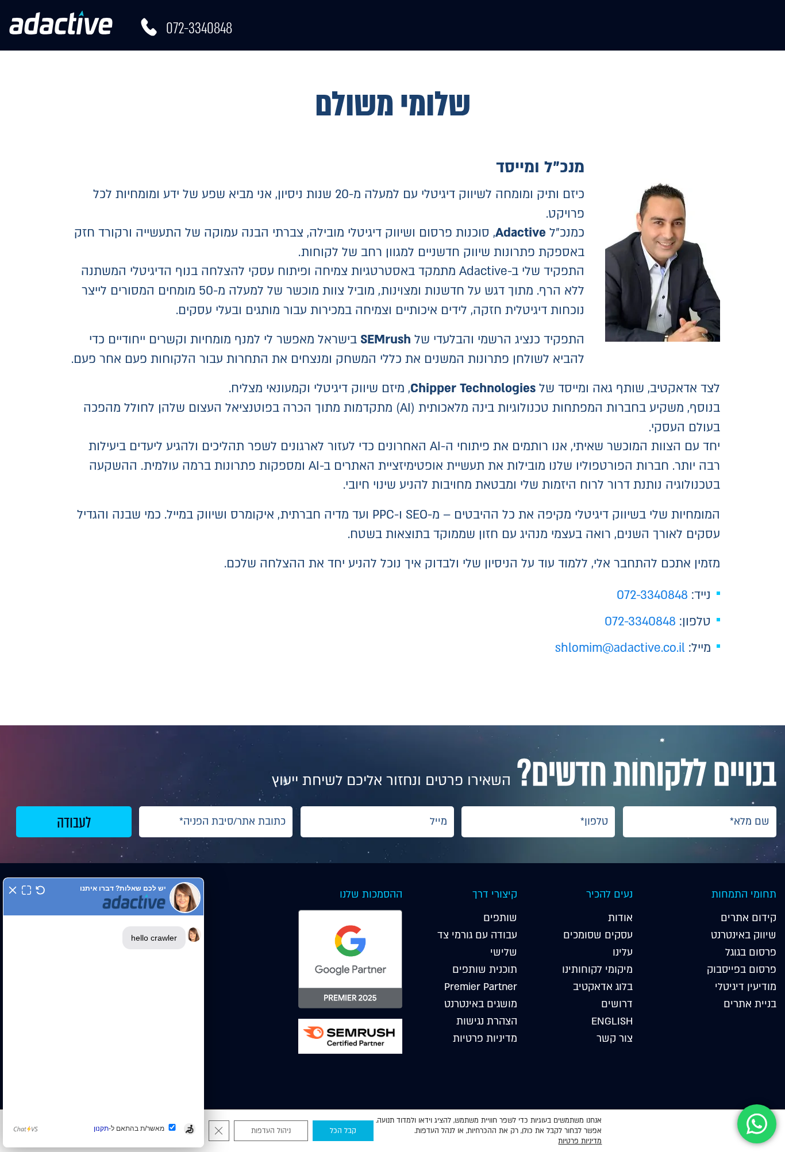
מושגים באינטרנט (480, 1004)
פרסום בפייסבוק (741, 969)
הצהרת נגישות (486, 1021)
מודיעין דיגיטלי (470, 65)
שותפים (500, 918)
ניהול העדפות (271, 1130)
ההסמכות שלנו (371, 894)
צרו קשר (255, 65)
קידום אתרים (701, 65)
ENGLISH (612, 1021)
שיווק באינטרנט (743, 935)
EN (215, 65)
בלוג (297, 65)
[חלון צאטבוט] (103, 1012)
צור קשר (615, 1038)
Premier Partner (480, 986)
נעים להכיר (609, 894)
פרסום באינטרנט (558, 65)
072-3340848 (199, 28)
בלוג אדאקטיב (603, 986)
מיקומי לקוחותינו (597, 969)
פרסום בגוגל (750, 952)
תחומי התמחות (743, 894)
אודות (344, 65)
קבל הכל (343, 1130)
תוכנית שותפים (484, 969)
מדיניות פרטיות (485, 1038)
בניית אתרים (750, 1004)
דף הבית (760, 65)
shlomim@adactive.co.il (620, 648)
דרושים (617, 1004)
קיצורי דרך (494, 894)
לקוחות (399, 65)
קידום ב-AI (627, 65)
